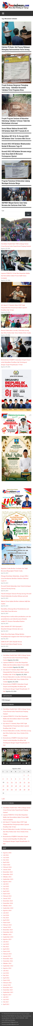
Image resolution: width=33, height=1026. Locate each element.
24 (3, 789)
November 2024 (8, 903)
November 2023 (8, 932)
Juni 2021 (6, 999)
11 (7, 782)
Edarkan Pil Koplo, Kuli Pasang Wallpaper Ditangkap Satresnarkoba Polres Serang (16, 48)
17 (3, 786)
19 (12, 786)
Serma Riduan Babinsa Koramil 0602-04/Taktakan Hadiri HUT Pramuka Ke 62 (15, 129)
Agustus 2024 (7, 910)
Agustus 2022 (7, 968)
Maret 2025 (6, 893)
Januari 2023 (7, 956)
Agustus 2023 (7, 939)
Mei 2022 (6, 975)
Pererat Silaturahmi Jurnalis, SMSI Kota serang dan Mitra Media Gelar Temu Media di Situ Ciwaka (17, 679)
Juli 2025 (6, 884)
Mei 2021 (6, 1002)
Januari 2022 (7, 985)
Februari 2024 (7, 925)
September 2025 (8, 879)
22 (24, 786)
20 (16, 786)
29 (24, 789)
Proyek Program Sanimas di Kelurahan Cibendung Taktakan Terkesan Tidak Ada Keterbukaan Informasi (16, 121)
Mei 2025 (6, 889)
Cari (3, 210)
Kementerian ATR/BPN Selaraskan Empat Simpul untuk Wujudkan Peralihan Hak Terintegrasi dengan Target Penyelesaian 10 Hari (15, 362)
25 (7, 789)
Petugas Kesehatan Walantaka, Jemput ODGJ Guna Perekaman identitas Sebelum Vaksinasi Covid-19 (14, 578)
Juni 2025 (6, 886)
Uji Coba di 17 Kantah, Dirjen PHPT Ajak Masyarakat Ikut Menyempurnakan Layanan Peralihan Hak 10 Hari (14, 307)
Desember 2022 (8, 958)
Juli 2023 (6, 941)
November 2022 (8, 961)
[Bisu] (26, 763)
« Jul (3, 798)
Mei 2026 (6, 860)
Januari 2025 (7, 898)
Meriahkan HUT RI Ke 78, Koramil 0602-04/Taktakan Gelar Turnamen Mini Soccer (16, 137)
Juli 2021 (6, 997)
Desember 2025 (8, 872)
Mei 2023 (6, 946)
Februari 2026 (7, 867)
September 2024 (8, 908)
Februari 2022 (7, 982)
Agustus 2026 (7, 852)
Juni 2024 (6, 915)
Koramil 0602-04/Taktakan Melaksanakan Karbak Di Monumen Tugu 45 (16, 145)
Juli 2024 (6, 913)
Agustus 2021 (7, 994)
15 (24, 782)
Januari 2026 (7, 869)
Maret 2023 (6, 951)
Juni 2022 (6, 973)
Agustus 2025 (7, 881)
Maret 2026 (6, 864)
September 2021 (8, 992)
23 (28, 786)
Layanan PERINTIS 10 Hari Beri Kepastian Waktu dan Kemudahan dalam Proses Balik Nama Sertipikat (15, 275)
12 (12, 782)
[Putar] (4, 763)
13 (16, 782)
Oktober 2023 (7, 934)
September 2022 (8, 966)
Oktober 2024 (7, 905)
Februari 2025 (7, 896)
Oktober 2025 (7, 877)
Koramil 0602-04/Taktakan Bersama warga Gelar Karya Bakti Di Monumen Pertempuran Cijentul (16, 154)
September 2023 (8, 937)
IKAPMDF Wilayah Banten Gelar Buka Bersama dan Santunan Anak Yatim (14, 204)
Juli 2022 (6, 970)
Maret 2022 (6, 980)
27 (16, 789)
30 (28, 789)
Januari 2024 (7, 927)
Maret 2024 (6, 922)
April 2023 (6, 949)
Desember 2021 (8, 987)
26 (12, 789)
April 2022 (6, 978)
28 (20, 789)
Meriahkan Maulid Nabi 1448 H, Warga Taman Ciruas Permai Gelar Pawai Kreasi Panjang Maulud (16, 657)
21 (20, 786)
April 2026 (6, 862)
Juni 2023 (6, 944)
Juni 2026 (6, 857)
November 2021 (8, 990)
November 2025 (8, 874)
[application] (16, 756)
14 (20, 782)
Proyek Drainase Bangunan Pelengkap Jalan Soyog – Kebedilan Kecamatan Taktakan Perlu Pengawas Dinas (15, 87)
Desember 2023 (8, 929)
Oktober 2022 (7, 963)
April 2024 (6, 920)
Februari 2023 (7, 954)
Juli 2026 (6, 855)
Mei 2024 (6, 917)
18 (7, 786)
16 (28, 782)
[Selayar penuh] (29, 763)
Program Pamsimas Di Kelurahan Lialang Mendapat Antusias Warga (16, 182)
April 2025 (6, 891)
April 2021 (6, 1004)
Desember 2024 (8, 901)
